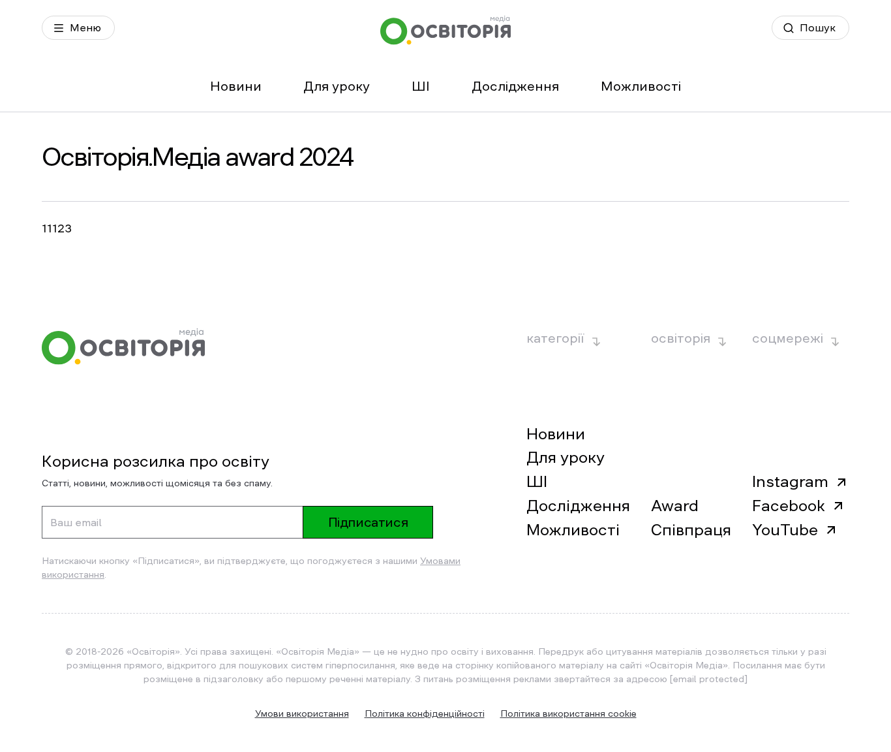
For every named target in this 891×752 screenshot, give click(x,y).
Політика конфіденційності (425, 713)
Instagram (790, 482)
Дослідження (515, 86)
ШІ (421, 86)
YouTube (785, 530)
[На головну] (445, 30)
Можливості (641, 86)
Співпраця (691, 530)
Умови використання (302, 713)
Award (675, 506)
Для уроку (336, 86)
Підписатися (368, 522)
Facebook (788, 506)
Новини (236, 86)
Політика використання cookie (568, 713)
